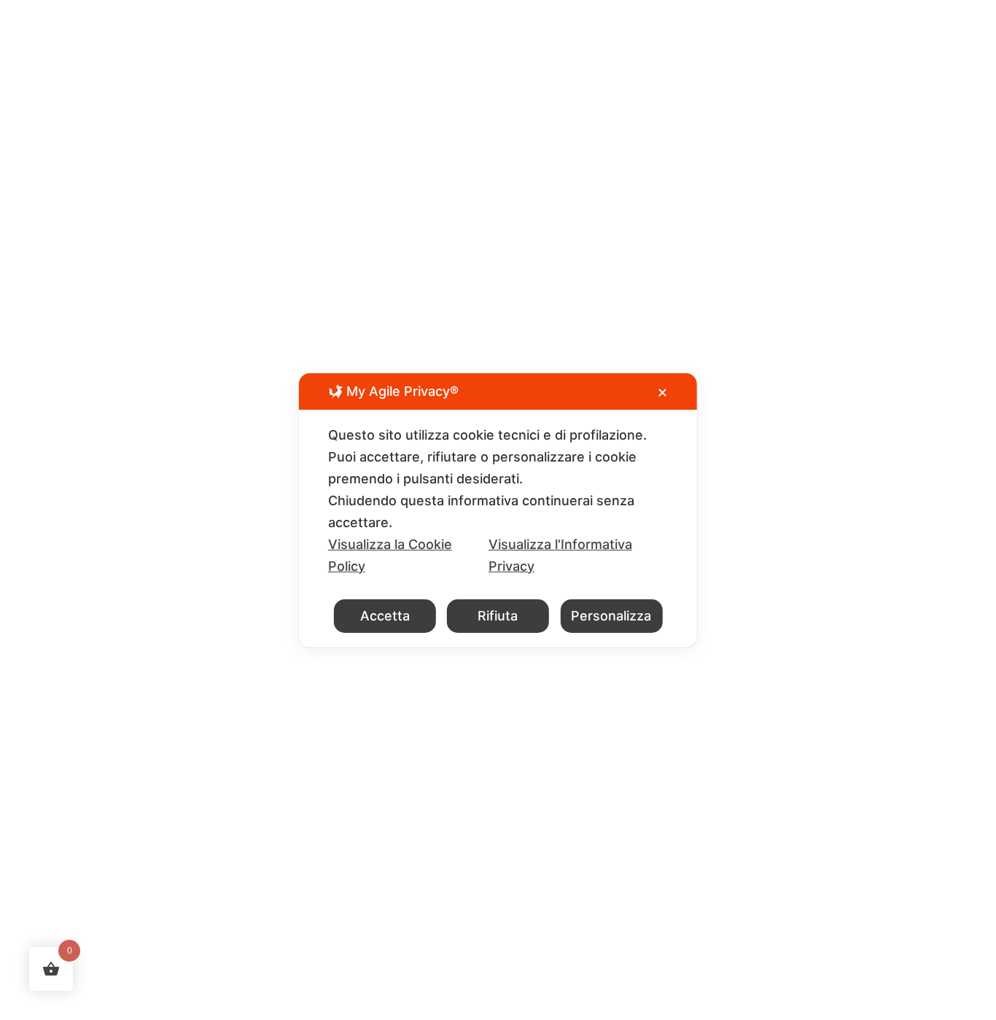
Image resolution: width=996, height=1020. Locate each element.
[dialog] (498, 510)
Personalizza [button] (611, 615)
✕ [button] (662, 392)
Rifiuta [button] (498, 615)
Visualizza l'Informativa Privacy (560, 555)
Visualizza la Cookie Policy (390, 555)
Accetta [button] (385, 615)
